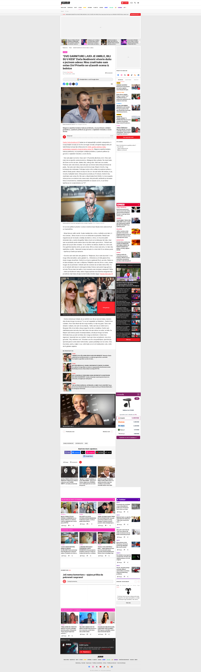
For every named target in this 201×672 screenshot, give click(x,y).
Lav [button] (131, 585)
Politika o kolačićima (97, 663)
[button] (109, 73)
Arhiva (104, 663)
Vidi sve (128, 339)
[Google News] (138, 75)
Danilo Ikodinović (68, 443)
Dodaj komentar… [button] (73, 581)
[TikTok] (131, 75)
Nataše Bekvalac (105, 274)
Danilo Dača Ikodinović (70, 142)
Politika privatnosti (111, 663)
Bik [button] (120, 585)
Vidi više (128, 602)
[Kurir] (65, 3)
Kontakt (83, 663)
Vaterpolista (79, 443)
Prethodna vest (70, 431)
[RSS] (135, 75)
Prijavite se (86, 652)
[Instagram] (121, 75)
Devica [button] (134, 585)
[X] (125, 75)
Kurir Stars (70, 72)
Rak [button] (128, 585)
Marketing (78, 663)
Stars (70, 47)
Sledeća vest (106, 431)
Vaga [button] (138, 585)
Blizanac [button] (124, 585)
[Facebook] (118, 75)
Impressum (89, 663)
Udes (86, 443)
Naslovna (65, 47)
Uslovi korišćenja (121, 663)
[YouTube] (128, 75)
